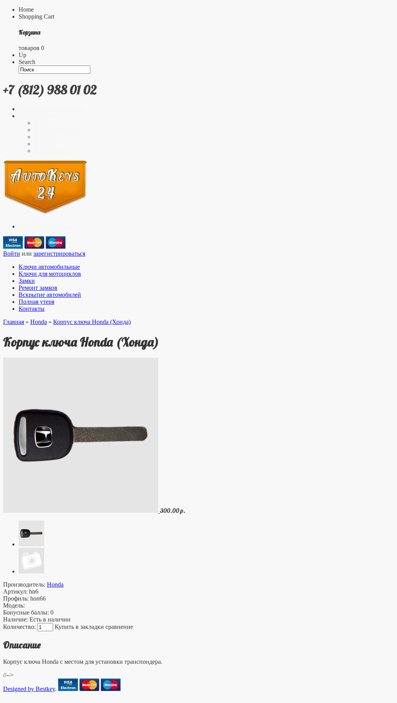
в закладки (90, 626)
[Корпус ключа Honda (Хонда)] (81, 510)
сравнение (119, 626)
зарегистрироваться (59, 253)
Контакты (47, 136)
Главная (13, 322)
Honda (38, 322)
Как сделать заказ (57, 129)
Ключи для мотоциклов (50, 273)
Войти (11, 253)
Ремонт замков (38, 287)
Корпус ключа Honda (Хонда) (92, 322)
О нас (41, 122)
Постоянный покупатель (51, 109)
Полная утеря (36, 301)
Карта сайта (50, 150)
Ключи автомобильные (49, 266)
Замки (27, 280)
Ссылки (44, 143)
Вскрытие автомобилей (50, 294)
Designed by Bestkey (29, 689)
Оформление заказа (44, 226)
